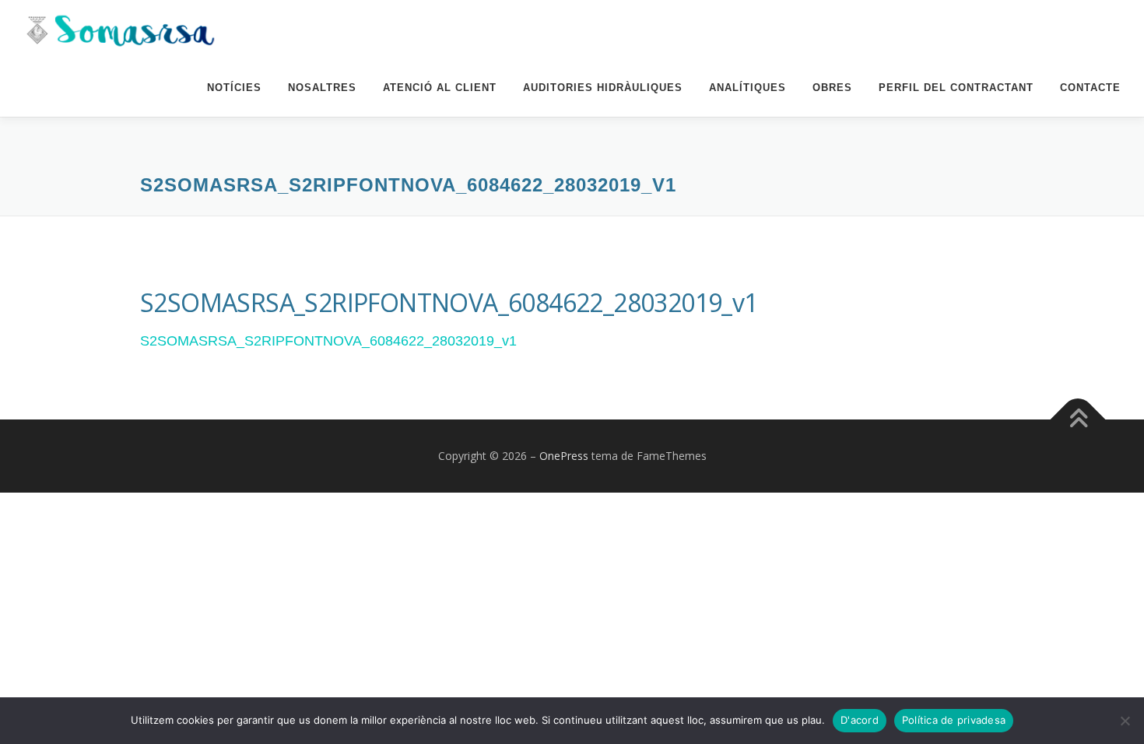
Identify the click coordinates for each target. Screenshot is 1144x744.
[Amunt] (1078, 419)
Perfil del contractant (956, 87)
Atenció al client (440, 87)
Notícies (234, 87)
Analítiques (747, 87)
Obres (832, 87)
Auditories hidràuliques (603, 87)
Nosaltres (322, 87)
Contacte (1090, 87)
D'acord (859, 720)
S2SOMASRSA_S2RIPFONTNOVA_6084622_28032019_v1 (328, 341)
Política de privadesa (953, 720)
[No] (1124, 720)
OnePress (563, 455)
